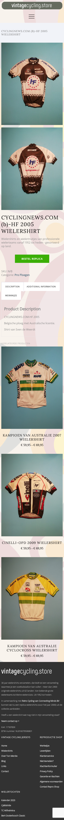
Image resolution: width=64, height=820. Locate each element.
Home (4, 745)
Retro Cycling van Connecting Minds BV (40, 700)
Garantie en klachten (50, 776)
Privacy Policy (46, 771)
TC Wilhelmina (8, 810)
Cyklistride (6, 805)
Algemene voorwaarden (51, 781)
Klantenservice (47, 755)
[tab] (12, 286)
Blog (3, 760)
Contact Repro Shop (49, 786)
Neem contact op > (10, 720)
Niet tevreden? (46, 760)
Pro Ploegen (22, 275)
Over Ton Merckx (9, 755)
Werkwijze (11, 295)
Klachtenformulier (48, 766)
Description (12, 286)
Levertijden (45, 750)
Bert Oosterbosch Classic (13, 815)
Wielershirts (7, 750)
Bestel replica (32, 258)
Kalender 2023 (8, 800)
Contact (5, 771)
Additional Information (41, 286)
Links (3, 766)
